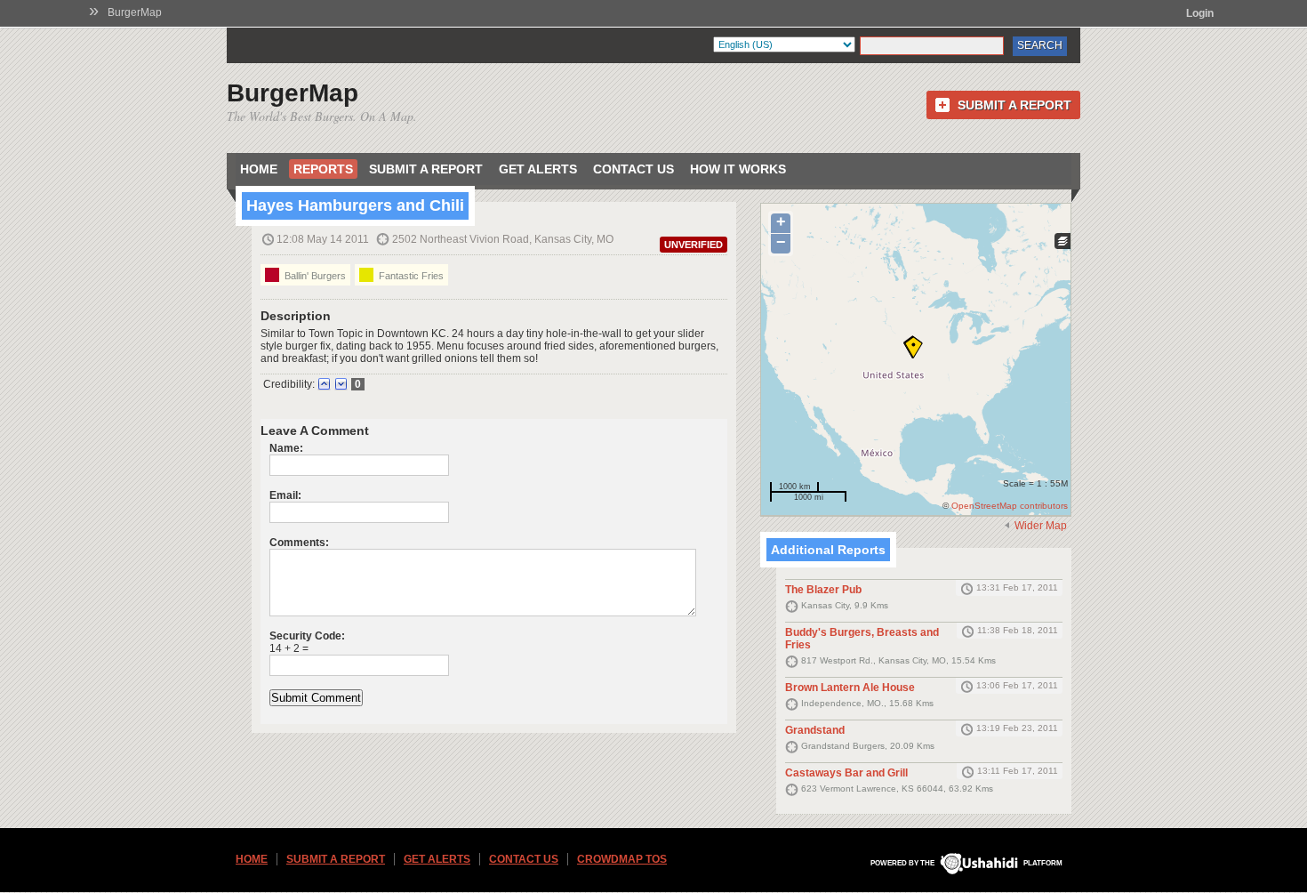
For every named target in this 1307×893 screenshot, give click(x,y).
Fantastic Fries (410, 275)
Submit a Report (1014, 105)
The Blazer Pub (823, 589)
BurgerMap (135, 12)
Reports (323, 169)
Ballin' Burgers (314, 275)
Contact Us (633, 169)
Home (258, 169)
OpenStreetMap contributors (1009, 506)
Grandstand (815, 730)
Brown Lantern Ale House (850, 687)
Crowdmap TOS (622, 859)
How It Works (738, 169)
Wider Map (1040, 525)
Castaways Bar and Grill (846, 773)
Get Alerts (538, 169)
